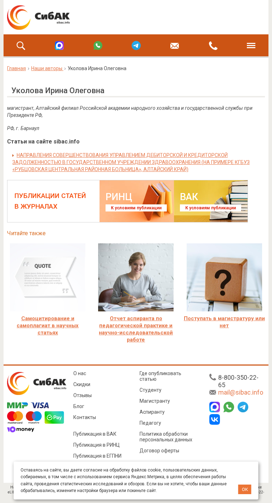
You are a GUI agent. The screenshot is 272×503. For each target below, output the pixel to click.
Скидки (81, 384)
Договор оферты (159, 450)
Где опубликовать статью (160, 376)
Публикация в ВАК (95, 434)
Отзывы (82, 395)
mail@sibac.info (240, 392)
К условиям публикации (136, 207)
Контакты (84, 417)
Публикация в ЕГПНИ (97, 456)
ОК (245, 489)
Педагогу (150, 423)
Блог (78, 406)
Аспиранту (152, 412)
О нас (79, 373)
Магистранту (155, 401)
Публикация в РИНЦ (96, 445)
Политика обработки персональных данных (166, 436)
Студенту (151, 390)
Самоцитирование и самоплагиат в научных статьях (48, 325)
